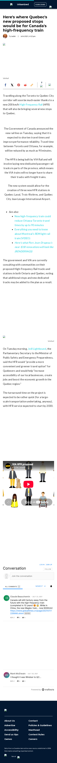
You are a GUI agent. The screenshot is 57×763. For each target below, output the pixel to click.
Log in (42, 564)
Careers (32, 739)
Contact (33, 721)
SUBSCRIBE (40, 4)
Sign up (49, 564)
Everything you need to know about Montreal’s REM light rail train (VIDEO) (32, 234)
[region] (28, 627)
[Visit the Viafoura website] (48, 689)
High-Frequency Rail (31, 104)
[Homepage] (10, 709)
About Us (9, 721)
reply (12, 617)
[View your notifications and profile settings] (51, 586)
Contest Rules (36, 734)
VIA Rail (6, 78)
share (42, 617)
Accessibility (11, 730)
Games (8, 739)
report (49, 617)
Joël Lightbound (37, 348)
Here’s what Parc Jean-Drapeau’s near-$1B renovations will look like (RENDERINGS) (34, 247)
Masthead (34, 730)
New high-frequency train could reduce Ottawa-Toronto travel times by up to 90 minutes (33, 221)
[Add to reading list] (50, 85)
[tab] (13, 586)
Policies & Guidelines (40, 725)
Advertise (9, 725)
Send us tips (11, 734)
